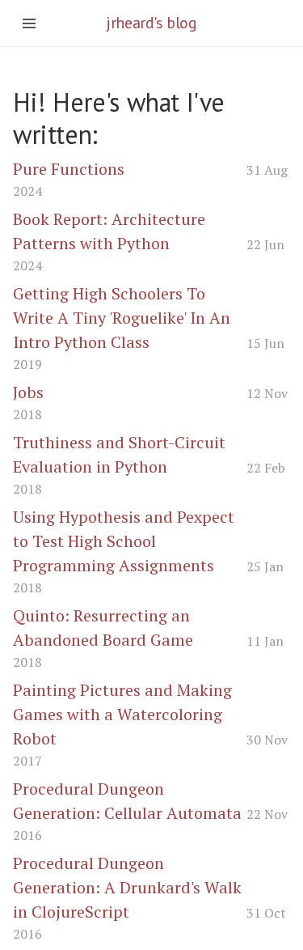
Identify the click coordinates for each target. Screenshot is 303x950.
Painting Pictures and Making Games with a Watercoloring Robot (122, 714)
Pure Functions (68, 169)
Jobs (28, 392)
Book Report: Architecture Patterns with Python (109, 231)
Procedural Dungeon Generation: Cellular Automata (127, 801)
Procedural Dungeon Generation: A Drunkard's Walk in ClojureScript (127, 887)
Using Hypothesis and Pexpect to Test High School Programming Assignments (123, 541)
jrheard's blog (151, 22)
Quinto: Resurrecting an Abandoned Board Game (103, 627)
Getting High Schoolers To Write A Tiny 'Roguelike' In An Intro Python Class (121, 317)
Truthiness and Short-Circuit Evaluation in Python (119, 454)
